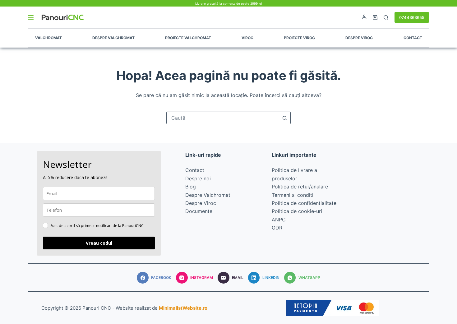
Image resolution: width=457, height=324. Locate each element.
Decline (66, 305)
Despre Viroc (359, 37)
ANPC (279, 219)
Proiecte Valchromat (188, 37)
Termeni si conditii (293, 195)
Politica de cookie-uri (297, 211)
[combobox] (223, 118)
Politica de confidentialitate (304, 203)
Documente (198, 211)
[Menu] (31, 17)
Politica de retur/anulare (300, 186)
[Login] (364, 17)
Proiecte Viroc (299, 37)
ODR (277, 227)
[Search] (386, 17)
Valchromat (48, 37)
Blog (190, 186)
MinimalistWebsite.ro (183, 308)
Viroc (247, 37)
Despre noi (198, 178)
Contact (413, 37)
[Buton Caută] (284, 118)
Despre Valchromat (113, 37)
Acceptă (33, 305)
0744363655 (411, 17)
